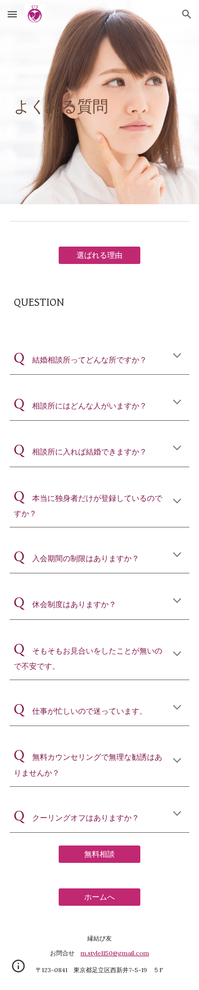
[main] (99, 102)
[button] (12, 14)
